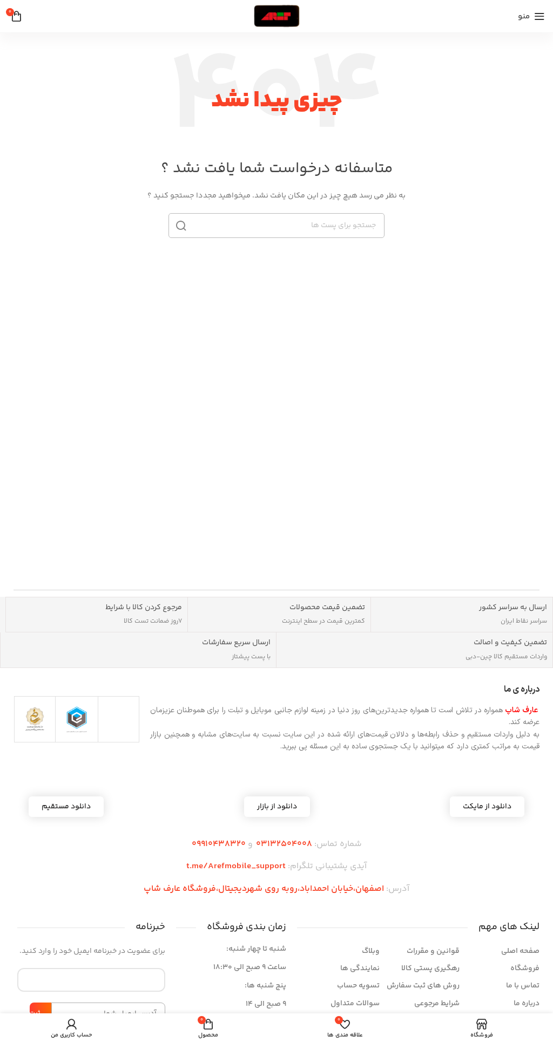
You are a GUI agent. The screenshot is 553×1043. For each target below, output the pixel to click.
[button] (277, 806)
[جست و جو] (180, 225)
